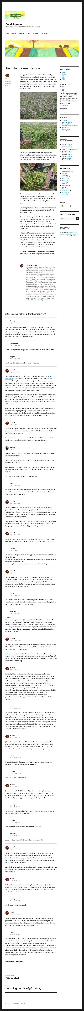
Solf (28, 33)
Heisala (13, 33)
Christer (64, 74)
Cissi (63, 86)
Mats (63, 89)
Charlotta (64, 72)
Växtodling (8, 85)
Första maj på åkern (67, 124)
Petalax (63, 183)
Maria (63, 88)
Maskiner (64, 178)
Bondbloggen (13, 24)
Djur (63, 173)
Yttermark (44, 33)
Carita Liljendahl (66, 149)
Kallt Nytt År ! (65, 127)
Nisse (6, 78)
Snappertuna (65, 185)
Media (63, 180)
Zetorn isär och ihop (67, 122)
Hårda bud (64, 120)
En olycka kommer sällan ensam (70, 125)
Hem (7, 33)
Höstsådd (64, 131)
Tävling (64, 189)
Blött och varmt (66, 129)
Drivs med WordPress (19, 1003)
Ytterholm (35, 33)
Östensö (64, 182)
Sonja (63, 79)
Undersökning (65, 190)
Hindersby (21, 33)
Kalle (63, 76)
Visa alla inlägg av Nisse (41, 300)
